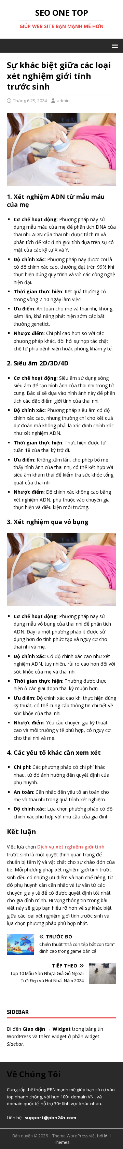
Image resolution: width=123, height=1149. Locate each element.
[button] (113, 45)
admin (63, 100)
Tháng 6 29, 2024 (30, 100)
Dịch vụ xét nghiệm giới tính (71, 846)
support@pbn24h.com (50, 1117)
